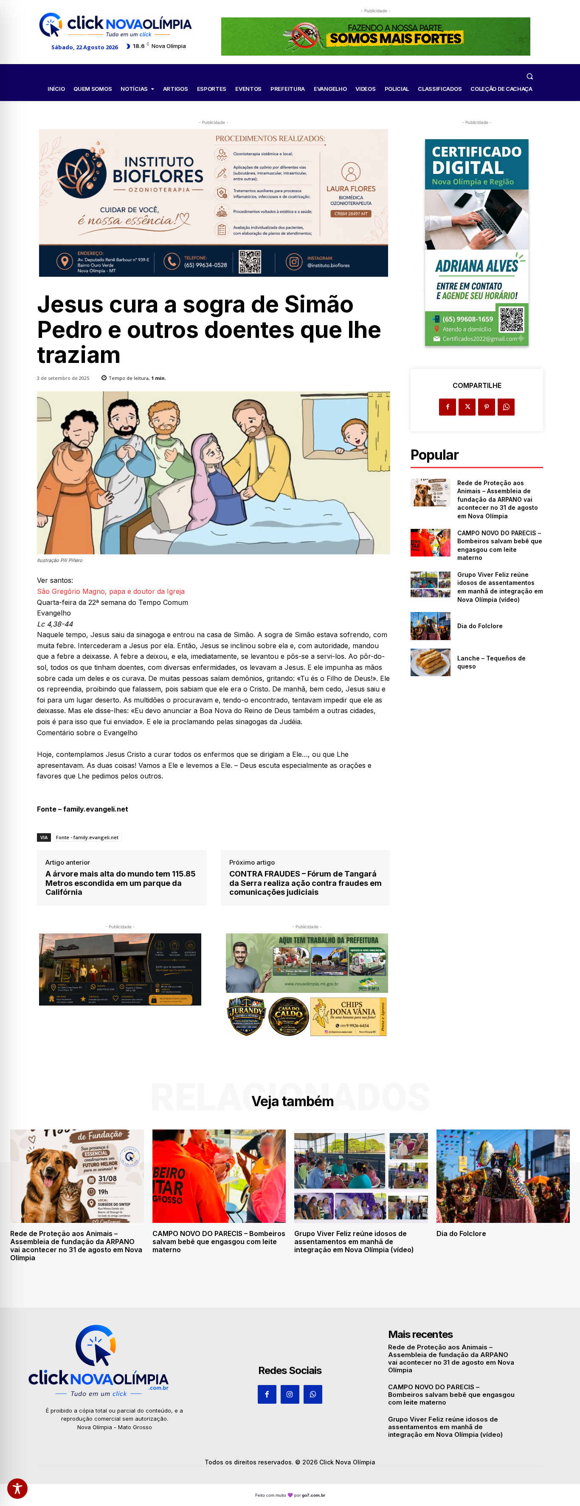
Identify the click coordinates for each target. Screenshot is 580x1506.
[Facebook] (447, 407)
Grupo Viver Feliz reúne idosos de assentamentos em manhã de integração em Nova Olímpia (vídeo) (354, 1241)
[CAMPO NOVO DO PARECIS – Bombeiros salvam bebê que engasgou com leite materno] (430, 542)
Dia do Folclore (480, 625)
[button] (529, 76)
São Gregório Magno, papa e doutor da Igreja (111, 591)
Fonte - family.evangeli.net (87, 837)
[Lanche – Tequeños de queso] (430, 662)
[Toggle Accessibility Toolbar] (17, 1489)
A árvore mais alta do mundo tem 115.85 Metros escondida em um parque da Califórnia (120, 882)
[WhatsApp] (506, 407)
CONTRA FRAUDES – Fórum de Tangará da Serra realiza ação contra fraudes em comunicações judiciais (305, 882)
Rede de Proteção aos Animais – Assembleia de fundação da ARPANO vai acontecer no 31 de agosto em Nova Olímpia (497, 499)
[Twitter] (467, 407)
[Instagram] (290, 1394)
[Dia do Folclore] (430, 626)
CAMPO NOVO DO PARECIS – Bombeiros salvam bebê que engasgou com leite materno (218, 1241)
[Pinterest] (486, 407)
